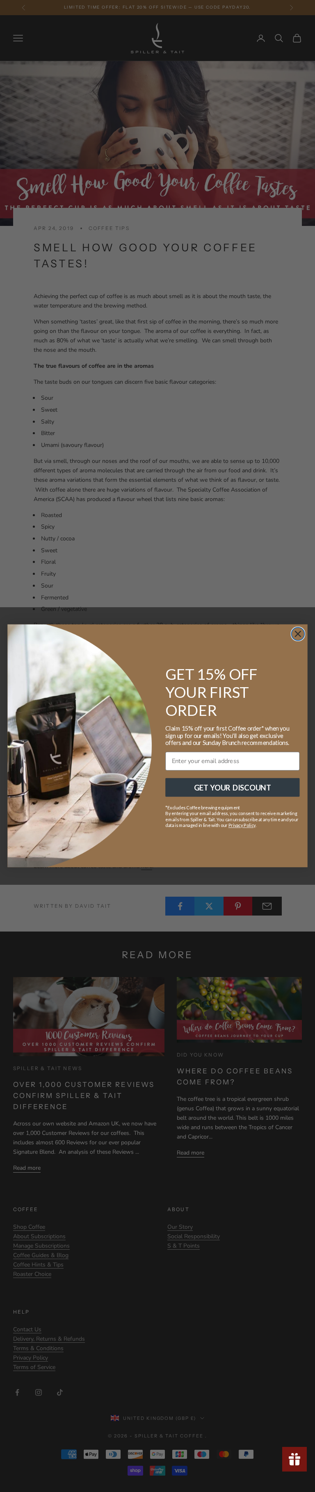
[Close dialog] (297, 634)
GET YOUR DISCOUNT (232, 787)
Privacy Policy (242, 826)
